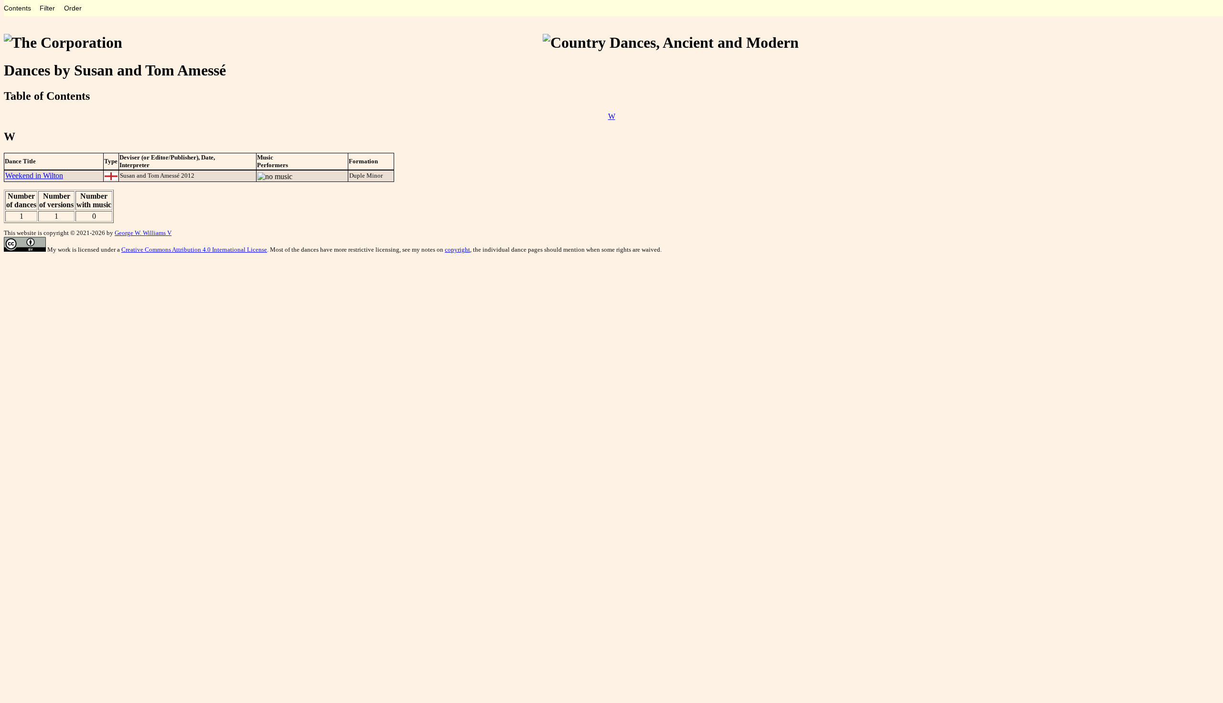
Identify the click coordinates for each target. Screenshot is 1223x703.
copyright (457, 249)
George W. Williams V (143, 232)
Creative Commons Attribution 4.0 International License (194, 249)
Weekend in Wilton (34, 175)
